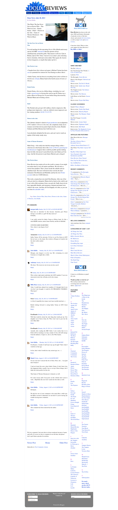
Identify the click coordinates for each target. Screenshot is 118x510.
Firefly (72, 395)
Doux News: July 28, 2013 (36, 18)
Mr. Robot (84, 312)
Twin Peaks (85, 432)
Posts (30, 497)
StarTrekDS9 (85, 407)
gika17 (73, 202)
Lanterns (73, 471)
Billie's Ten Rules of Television (79, 165)
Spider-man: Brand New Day (80, 86)
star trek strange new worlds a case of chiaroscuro (80, 183)
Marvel (73, 248)
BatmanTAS (74, 332)
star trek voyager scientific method (79, 203)
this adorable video (38, 189)
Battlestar (73, 334)
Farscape (73, 393)
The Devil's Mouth (84, 83)
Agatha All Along (74, 306)
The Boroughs (74, 341)
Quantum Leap (86, 375)
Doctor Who (40, 196)
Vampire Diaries (86, 445)
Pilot (77, 75)
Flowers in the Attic (57, 196)
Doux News (48, 196)
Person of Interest (84, 353)
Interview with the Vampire (75, 439)
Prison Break (85, 365)
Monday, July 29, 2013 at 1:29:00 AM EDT (50, 314)
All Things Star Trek (76, 231)
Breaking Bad (74, 343)
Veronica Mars (86, 451)
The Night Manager (84, 325)
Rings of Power (86, 386)
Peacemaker (85, 346)
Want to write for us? (59, 494)
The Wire (84, 466)
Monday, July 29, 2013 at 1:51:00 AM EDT (51, 342)
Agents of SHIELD (73, 312)
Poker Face (85, 360)
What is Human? (79, 107)
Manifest (84, 305)
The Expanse (74, 385)
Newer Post (31, 442)
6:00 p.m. (78, 68)
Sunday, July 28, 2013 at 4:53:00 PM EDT (43, 273)
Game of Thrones (73, 414)
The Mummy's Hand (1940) (80, 114)
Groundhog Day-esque (77, 243)
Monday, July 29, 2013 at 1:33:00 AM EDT (50, 328)
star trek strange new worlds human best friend (80, 197)
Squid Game (85, 403)
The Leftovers (74, 474)
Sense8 (84, 392)
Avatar (72, 326)
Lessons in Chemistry (73, 481)
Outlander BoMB (84, 340)
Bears (35, 196)
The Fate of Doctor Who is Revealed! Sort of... (78, 142)
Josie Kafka (37, 198)
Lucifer (73, 488)
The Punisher (85, 369)
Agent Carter (74, 309)
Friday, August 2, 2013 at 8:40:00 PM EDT (46, 358)
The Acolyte (74, 303)
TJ (71, 172)
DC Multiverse (75, 238)
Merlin (84, 307)
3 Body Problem (75, 296)
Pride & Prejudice (76, 257)
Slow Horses (85, 400)
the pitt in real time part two (80, 214)
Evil (72, 383)
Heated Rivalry (75, 427)
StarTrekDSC (85, 409)
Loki (72, 484)
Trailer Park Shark (84, 109)
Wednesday (85, 460)
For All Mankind (73, 399)
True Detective (86, 430)
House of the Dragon (74, 432)
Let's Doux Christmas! (77, 246)
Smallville (84, 401)
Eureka (73, 381)
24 (71, 298)
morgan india (34, 209)
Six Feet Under (86, 398)
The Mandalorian (85, 302)
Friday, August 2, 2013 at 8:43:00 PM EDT (51, 387)
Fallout (73, 391)
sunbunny (33, 262)
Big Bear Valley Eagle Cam (78, 152)
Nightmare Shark (83, 124)
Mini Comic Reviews (76, 250)
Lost (72, 486)
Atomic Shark (83, 122)
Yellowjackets (85, 477)
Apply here (78, 285)
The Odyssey (82, 94)
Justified (73, 455)
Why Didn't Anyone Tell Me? (81, 148)
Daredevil (73, 362)
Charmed (73, 351)
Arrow (72, 324)
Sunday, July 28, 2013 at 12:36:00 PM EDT (50, 235)
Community (74, 353)
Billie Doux (34, 285)
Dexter (72, 368)
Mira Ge (73, 188)
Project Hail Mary (84, 100)
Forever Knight (75, 402)
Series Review (83, 77)
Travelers (84, 426)
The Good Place (75, 419)
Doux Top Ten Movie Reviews (79, 160)
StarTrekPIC (85, 411)
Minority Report (83, 111)
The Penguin (85, 350)
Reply (32, 229)
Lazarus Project (75, 472)
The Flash (73, 396)
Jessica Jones (74, 453)
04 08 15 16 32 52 (46, 112)
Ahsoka (73, 315)
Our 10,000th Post (76, 163)
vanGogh (73, 213)
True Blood (85, 428)
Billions (73, 338)
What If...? (85, 464)
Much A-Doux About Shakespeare (80, 255)
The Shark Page (75, 260)
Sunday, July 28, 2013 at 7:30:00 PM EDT (45, 298)
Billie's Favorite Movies (77, 236)
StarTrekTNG (85, 415)
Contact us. (59, 495)
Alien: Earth (74, 319)
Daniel (32, 358)
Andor (72, 321)
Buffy (72, 345)
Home (47, 442)
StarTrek (84, 405)
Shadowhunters (86, 396)
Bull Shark (82, 127)
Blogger (62, 505)
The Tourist (85, 424)
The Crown (74, 357)
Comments (32, 500)
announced (41, 51)
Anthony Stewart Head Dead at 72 (80, 145)
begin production (52, 122)
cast (28, 72)
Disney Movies (75, 241)
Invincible (73, 442)
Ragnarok (84, 381)
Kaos (72, 461)
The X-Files (85, 472)
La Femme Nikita (73, 468)
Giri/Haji (73, 417)
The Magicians (86, 295)
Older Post (64, 442)
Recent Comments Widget (87, 217)
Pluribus (84, 358)
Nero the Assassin (84, 321)
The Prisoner (85, 367)
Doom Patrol (74, 374)
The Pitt (84, 356)
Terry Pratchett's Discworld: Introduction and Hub (78, 155)
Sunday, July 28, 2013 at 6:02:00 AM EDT (50, 209)
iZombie (73, 448)
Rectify (84, 382)
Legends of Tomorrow (74, 477)
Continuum (74, 355)
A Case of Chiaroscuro (80, 71)
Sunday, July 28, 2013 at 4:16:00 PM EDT (51, 250)
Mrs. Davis (85, 314)
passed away (35, 93)
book (81, 40)
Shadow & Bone (86, 394)
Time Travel (74, 262)
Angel (72, 322)
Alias (72, 317)
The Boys (73, 336)
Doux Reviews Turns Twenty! (79, 158)
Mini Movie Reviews (76, 253)
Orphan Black (85, 335)
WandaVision (85, 457)
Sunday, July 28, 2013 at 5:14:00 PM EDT (49, 285)
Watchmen (85, 458)
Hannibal (73, 425)
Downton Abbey (75, 376)
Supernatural (85, 419)
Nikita (83, 327)
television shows (85, 38)
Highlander (74, 429)
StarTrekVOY (85, 417)
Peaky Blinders (86, 348)
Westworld (85, 462)
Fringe (72, 404)
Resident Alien (86, 384)
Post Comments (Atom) (41, 447)
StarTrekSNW (86, 413)
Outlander (84, 337)
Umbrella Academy (84, 438)
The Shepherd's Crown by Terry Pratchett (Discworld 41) (81, 130)
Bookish (73, 340)
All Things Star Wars (76, 234)
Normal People (86, 329)
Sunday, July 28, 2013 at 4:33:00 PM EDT (48, 262)
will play (37, 79)
